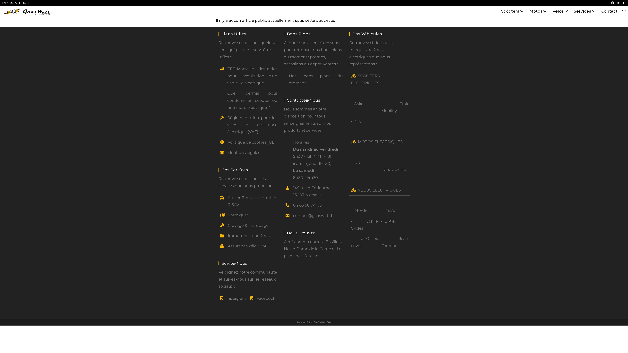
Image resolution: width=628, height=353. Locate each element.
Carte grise (238, 215)
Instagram (236, 298)
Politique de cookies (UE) (251, 142)
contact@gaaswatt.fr (313, 215)
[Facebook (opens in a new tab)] (613, 3)
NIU (358, 121)
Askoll (360, 103)
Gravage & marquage (248, 225)
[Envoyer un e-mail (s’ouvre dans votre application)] (624, 3)
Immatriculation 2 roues (251, 235)
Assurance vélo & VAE (248, 246)
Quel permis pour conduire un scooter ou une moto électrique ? (252, 100)
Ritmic (360, 211)
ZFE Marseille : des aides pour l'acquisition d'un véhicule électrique (252, 76)
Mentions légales (243, 152)
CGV (329, 322)
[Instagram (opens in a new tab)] (619, 3)
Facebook (266, 298)
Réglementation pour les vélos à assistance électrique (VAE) (252, 124)
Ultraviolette (394, 169)
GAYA (389, 211)
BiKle (389, 221)
